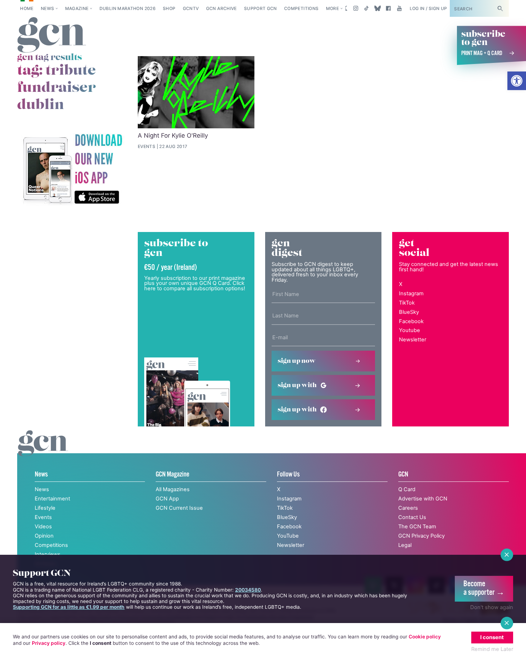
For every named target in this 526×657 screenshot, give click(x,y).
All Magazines (173, 489)
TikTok (407, 303)
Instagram (411, 293)
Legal (404, 545)
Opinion (44, 536)
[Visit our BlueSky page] (377, 8)
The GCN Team (417, 526)
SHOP (169, 8)
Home (26, 8)
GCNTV (191, 8)
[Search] (499, 8)
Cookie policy (425, 636)
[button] (516, 80)
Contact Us (412, 517)
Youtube (409, 330)
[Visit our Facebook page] (388, 8)
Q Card (406, 489)
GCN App (167, 498)
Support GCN (260, 8)
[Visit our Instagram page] (356, 8)
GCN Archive (221, 8)
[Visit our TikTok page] (366, 8)
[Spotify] (72, 169)
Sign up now (297, 361)
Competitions (301, 8)
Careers (408, 508)
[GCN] (43, 451)
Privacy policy (48, 643)
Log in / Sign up (428, 8)
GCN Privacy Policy (421, 536)
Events (43, 517)
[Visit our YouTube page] (399, 8)
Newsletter (412, 339)
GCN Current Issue (179, 508)
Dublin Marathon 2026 (127, 8)
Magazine (77, 8)
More (332, 8)
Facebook (411, 321)
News (47, 8)
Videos (43, 526)
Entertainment (52, 498)
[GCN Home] (51, 35)
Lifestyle (45, 508)
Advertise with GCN (422, 498)
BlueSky (409, 312)
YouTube (288, 536)
